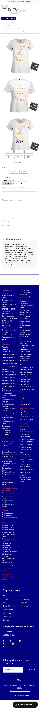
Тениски (5, 347)
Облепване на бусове (9, 552)
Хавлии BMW (24, 382)
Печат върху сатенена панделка (9, 540)
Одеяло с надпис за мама (26, 322)
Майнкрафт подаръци (27, 419)
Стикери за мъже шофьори (8, 405)
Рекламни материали (24, 425)
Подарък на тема (27, 409)
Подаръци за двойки (27, 389)
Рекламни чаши (25, 447)
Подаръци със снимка (13, 32)
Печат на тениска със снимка (9, 305)
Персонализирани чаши (8, 494)
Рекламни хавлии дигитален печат (26, 465)
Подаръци (6, 344)
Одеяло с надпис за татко (26, 327)
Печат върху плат (8, 527)
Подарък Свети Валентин (7, 469)
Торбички (5, 445)
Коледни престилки (9, 459)
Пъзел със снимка (8, 316)
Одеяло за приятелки (27, 339)
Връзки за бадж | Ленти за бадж (26, 435)
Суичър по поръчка (9, 330)
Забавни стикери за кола (9, 396)
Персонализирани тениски (8, 502)
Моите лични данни (21, 695)
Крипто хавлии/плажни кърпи (25, 350)
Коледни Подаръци (8, 452)
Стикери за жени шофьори (8, 401)
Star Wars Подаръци (27, 416)
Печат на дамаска (8, 532)
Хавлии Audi (24, 384)
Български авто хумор (7, 418)
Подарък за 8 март (8, 472)
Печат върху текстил (9, 525)
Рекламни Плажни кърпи (26, 460)
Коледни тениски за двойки (9, 464)
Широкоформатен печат (8, 559)
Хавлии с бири (25, 379)
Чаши (4, 389)
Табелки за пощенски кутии (9, 518)
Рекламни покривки (27, 439)
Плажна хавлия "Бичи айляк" (25, 359)
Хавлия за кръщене (26, 369)
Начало (5, 595)
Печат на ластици (8, 530)
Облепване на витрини (7, 555)
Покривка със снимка (9, 313)
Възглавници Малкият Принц (25, 311)
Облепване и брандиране (6, 544)
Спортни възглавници (24, 302)
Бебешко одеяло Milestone (25, 342)
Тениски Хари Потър (9, 363)
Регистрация (8, 610)
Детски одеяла (25, 316)
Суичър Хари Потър (9, 366)
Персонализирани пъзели (8, 506)
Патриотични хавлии (27, 367)
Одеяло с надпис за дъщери (26, 331)
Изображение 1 (8, 180)
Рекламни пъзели (26, 450)
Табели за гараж (7, 515)
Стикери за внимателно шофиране (6, 432)
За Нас (5, 599)
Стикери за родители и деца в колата (9, 577)
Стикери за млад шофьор (8, 414)
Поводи (5, 449)
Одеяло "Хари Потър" (27, 319)
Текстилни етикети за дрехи (9, 535)
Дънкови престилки (9, 375)
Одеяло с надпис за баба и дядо (26, 335)
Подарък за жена (25, 386)
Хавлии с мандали (26, 372)
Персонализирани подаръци (9, 489)
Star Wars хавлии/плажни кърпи (26, 355)
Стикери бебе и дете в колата (9, 409)
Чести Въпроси (9, 606)
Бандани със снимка (9, 337)
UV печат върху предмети (7, 566)
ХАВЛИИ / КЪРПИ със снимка (8, 310)
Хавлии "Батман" (26, 374)
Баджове (22, 429)
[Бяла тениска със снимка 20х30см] (19, 75)
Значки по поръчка (26, 432)
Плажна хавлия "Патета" (25, 364)
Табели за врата (7, 513)
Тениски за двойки (8, 357)
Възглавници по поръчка (25, 480)
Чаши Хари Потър (8, 391)
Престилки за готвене (9, 369)
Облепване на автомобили (7, 548)
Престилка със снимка (7, 301)
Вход (5, 602)
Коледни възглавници (9, 454)
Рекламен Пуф (25, 472)
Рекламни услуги (9, 523)
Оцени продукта (6, 225)
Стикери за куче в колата (8, 422)
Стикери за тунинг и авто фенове (9, 438)
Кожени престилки (8, 377)
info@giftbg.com (9, 631)
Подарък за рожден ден (8, 475)
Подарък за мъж (7, 482)
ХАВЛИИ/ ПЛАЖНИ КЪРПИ (27, 347)
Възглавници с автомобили (25, 293)
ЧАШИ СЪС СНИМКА (6, 326)
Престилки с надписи (9, 372)
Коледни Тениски (8, 360)
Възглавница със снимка (8, 296)
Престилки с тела (8, 380)
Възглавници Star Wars (26, 298)
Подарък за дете (25, 404)
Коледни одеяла (7, 456)
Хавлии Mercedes (8, 386)
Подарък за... (7, 480)
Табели (5, 510)
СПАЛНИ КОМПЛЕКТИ (7, 333)
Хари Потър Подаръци (24, 413)
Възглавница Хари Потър (26, 307)
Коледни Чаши (7, 461)
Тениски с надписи (8, 354)
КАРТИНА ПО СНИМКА (7, 322)
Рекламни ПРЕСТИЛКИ (24, 453)
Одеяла (22, 314)
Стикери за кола (7, 393)
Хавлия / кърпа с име (27, 377)
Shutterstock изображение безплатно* (25, 602)
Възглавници (24, 290)
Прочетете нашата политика (20, 691)
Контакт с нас (8, 617)
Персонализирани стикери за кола (8, 442)
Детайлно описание (12, 239)
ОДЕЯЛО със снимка (9, 318)
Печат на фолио (7, 562)
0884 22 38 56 (9, 18)
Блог (21, 595)
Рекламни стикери (26, 444)
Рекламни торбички (27, 457)
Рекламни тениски (26, 442)
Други (4, 339)
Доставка (6, 620)
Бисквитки (7, 613)
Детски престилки (8, 383)
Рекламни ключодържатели (25, 476)
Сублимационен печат (7, 570)
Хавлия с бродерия (26, 469)
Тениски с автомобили (6, 350)
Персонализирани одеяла (8, 498)
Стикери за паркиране (6, 427)
